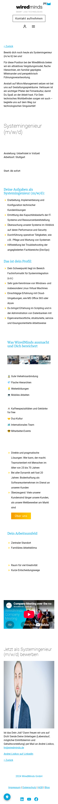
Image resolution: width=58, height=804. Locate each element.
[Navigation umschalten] (33, 26)
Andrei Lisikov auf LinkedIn (18, 753)
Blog (47, 787)
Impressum (14, 787)
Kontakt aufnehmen (29, 18)
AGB (40, 787)
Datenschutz (29, 787)
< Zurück (8, 46)
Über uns (21, 516)
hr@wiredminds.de (14, 747)
